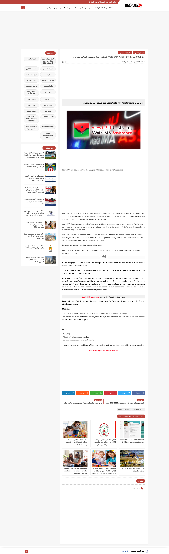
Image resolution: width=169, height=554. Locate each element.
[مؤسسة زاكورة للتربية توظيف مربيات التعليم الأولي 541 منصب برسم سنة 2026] (75, 429)
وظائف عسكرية (64, 8)
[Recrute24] (22, 2)
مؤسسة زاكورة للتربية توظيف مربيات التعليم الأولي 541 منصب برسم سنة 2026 (76, 442)
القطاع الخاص (98, 8)
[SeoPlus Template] (146, 551)
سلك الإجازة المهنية (48, 80)
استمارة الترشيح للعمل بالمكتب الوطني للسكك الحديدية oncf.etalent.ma (34, 178)
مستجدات (75, 8)
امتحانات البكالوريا (31, 69)
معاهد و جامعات (31, 105)
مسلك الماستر (48, 105)
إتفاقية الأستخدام (100, 2)
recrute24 (125, 551)
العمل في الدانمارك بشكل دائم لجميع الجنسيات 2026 (48, 61)
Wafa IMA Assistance (90, 297)
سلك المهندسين (48, 86)
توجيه (90, 8)
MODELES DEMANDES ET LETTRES (31, 119)
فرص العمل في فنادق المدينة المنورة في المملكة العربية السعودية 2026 (35, 259)
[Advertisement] (84, 31)
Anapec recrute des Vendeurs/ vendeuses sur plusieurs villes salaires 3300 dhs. (75, 470)
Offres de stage (48, 127)
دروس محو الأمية (52, 8)
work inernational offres (48, 135)
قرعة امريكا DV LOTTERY (31, 93)
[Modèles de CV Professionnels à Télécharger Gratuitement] (132, 429)
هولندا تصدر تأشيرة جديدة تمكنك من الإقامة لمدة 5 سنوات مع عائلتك (34, 201)
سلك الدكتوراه (31, 80)
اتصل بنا (91, 2)
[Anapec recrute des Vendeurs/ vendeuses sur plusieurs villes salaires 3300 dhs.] (75, 458)
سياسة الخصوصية (111, 2)
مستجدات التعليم (31, 99)
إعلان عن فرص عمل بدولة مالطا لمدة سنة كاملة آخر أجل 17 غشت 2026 (34, 236)
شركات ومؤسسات (31, 86)
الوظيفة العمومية (109, 8)
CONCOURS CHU (48, 117)
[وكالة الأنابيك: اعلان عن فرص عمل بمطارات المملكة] (132, 458)
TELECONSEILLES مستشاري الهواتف (31, 128)
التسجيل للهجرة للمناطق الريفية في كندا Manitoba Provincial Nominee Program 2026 (34, 155)
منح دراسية (83, 8)
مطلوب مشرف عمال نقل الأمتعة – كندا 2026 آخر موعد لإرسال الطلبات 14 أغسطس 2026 (34, 190)
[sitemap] (26, 551)
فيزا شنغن (48, 92)
